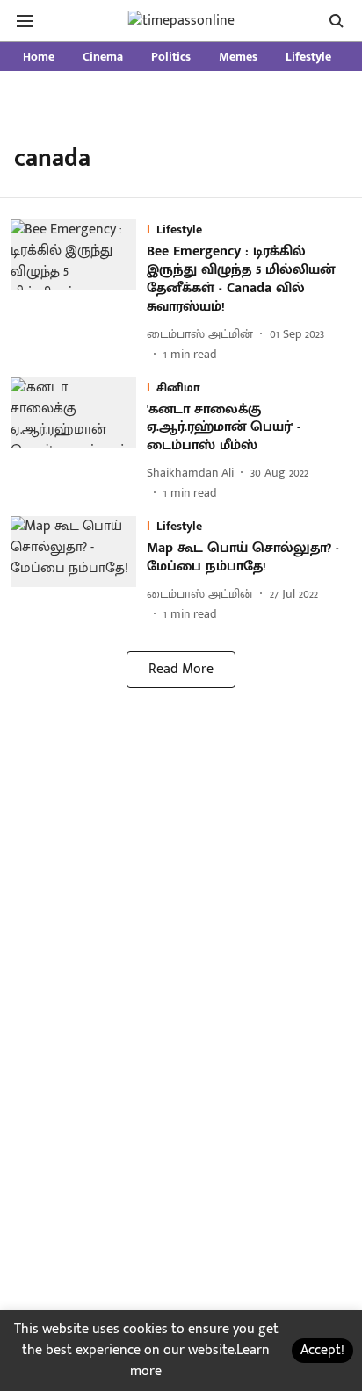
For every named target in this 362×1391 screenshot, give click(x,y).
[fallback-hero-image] (79, 290)
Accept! (322, 1350)
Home (38, 56)
